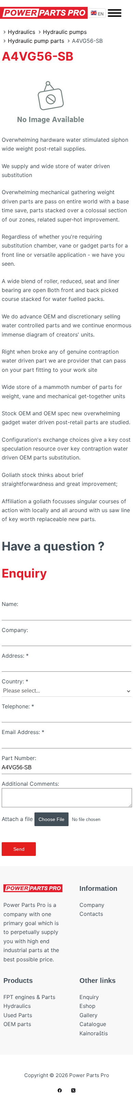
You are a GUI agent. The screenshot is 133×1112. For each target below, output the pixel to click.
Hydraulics (21, 31)
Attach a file (18, 819)
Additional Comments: (30, 783)
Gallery (88, 1015)
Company (91, 904)
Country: (15, 681)
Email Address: (23, 732)
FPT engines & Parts (29, 997)
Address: (15, 655)
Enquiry (89, 997)
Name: (10, 604)
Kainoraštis (93, 1033)
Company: (15, 630)
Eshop (87, 1005)
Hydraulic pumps (65, 31)
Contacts (91, 913)
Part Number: (19, 758)
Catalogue (92, 1024)
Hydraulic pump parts (36, 40)
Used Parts (17, 1015)
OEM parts (17, 1024)
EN (101, 13)
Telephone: (18, 706)
